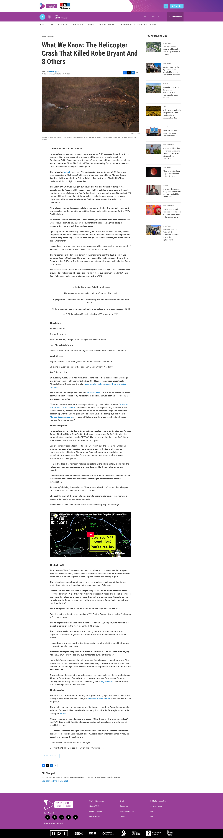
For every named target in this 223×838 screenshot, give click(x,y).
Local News (167, 43)
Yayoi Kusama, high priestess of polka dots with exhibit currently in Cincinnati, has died (172, 213)
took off (66, 171)
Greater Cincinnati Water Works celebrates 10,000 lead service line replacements (171, 234)
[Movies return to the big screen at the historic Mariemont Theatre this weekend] (153, 68)
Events (122, 801)
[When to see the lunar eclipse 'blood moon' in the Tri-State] (153, 172)
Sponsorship (140, 24)
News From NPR (48, 36)
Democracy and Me (127, 811)
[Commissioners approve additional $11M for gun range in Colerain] (153, 47)
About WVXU (94, 806)
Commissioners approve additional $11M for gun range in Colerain (171, 50)
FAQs (152, 811)
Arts (164, 107)
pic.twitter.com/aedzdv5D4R (117, 308)
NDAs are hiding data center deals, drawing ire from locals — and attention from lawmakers (171, 153)
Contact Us (124, 806)
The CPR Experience (96, 801)
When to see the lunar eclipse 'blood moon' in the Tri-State (171, 173)
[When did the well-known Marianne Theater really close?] (153, 131)
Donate (177, 6)
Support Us (126, 24)
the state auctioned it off (99, 698)
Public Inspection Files (158, 801)
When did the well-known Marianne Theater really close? (171, 133)
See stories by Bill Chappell (55, 780)
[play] (42, 17)
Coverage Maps (156, 806)
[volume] (49, 17)
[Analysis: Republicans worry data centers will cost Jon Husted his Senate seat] (153, 190)
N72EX (63, 713)
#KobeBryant (96, 286)
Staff (152, 816)
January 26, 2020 (110, 314)
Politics (165, 84)
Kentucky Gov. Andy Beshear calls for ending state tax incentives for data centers (171, 92)
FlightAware (106, 681)
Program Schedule (95, 811)
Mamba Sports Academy (61, 416)
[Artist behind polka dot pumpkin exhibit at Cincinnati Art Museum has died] (153, 111)
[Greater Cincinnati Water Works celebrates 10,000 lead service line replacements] (153, 230)
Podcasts (78, 24)
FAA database (93, 392)
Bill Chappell (54, 71)
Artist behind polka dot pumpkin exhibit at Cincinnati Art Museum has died (172, 114)
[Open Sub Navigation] (46, 24)
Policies (122, 816)
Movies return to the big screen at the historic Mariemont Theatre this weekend (171, 71)
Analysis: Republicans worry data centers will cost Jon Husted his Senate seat (172, 192)
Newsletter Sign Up (96, 816)
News (42, 24)
